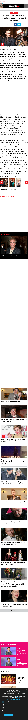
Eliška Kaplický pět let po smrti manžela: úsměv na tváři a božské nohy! (14, 605)
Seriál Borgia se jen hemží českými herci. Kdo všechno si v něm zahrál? (13, 563)
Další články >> (14, 610)
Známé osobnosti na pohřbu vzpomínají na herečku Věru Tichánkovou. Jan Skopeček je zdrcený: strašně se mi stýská (12, 584)
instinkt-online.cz (21, 682)
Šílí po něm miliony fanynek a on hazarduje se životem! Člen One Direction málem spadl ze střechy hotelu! (13, 462)
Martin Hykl (13, 189)
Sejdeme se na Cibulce (21, 650)
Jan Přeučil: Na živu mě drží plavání (10, 401)
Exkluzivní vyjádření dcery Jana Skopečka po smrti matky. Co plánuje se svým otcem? (13, 483)
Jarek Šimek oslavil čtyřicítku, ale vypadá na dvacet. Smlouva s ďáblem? (13, 543)
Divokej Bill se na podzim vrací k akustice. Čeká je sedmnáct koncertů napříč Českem (21, 679)
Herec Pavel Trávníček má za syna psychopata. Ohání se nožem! (13, 503)
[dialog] (14, 704)
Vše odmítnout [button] (18, 714)
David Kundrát (6, 189)
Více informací (19, 697)
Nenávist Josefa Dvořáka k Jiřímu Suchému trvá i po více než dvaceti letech (14, 420)
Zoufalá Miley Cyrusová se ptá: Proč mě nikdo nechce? (13, 441)
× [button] (26, 689)
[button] (14, 699)
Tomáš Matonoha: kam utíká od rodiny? (9, 255)
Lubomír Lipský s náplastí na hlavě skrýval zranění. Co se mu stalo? (12, 523)
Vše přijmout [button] (8, 714)
